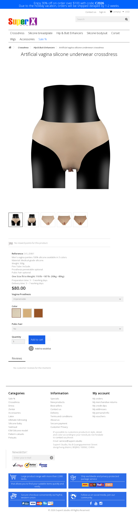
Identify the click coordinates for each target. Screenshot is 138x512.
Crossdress (17, 33)
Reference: (17, 253)
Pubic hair (18, 324)
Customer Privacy (59, 426)
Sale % (43, 39)
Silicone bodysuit (97, 33)
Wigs (13, 39)
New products (57, 402)
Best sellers (56, 405)
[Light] (16, 313)
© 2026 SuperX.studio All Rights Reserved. (69, 510)
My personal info (101, 412)
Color (15, 306)
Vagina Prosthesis (21, 294)
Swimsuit (12, 426)
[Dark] (38, 313)
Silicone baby (15, 423)
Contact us (90, 12)
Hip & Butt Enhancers (69, 33)
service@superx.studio (70, 440)
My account (101, 393)
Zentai (11, 409)
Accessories (27, 39)
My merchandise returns (105, 402)
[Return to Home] (10, 47)
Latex (11, 416)
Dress (11, 405)
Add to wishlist (43, 348)
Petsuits (12, 437)
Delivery (54, 412)
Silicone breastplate (40, 33)
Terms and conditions (61, 416)
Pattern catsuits (16, 434)
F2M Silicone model (18, 430)
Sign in (102, 12)
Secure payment (58, 423)
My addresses (99, 409)
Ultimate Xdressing (17, 419)
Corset (115, 33)
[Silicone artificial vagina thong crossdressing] (16, 220)
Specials (54, 398)
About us (54, 419)
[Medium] (27, 313)
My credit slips (100, 405)
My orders (98, 398)
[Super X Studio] (22, 22)
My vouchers (99, 416)
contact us (61, 437)
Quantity (16, 336)
